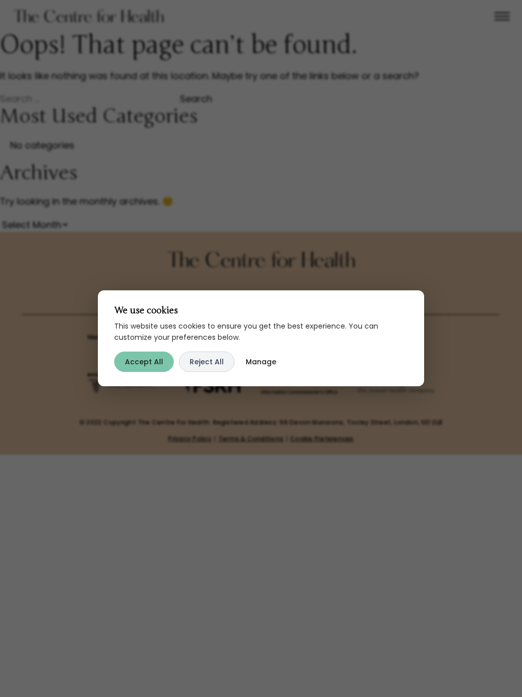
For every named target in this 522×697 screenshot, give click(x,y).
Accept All (144, 362)
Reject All (207, 362)
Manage (261, 362)
